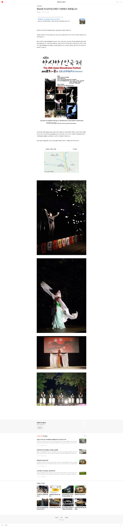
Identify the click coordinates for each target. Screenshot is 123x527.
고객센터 (66, 517)
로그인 (61, 517)
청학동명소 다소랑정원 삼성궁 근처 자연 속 (49, 19)
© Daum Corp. (61, 519)
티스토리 (56, 517)
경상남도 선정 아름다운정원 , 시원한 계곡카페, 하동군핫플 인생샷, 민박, (54, 21)
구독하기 (39, 427)
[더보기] (121, 525)
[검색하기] (117, 2)
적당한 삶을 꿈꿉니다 (41, 424)
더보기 (85, 435)
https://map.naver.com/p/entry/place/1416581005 (49, 17)
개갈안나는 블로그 (61, 2)
